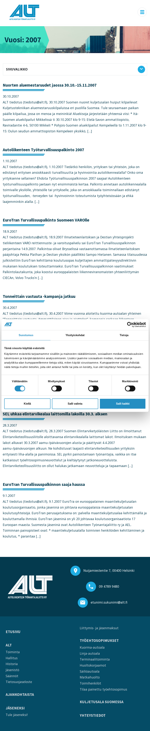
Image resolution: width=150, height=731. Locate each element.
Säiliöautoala (90, 671)
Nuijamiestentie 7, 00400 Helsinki (108, 570)
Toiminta (13, 652)
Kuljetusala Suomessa (101, 702)
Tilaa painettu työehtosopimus (103, 689)
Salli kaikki (123, 403)
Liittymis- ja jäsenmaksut (99, 628)
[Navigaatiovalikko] (142, 12)
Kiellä (27, 403)
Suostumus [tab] (26, 335)
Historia (12, 664)
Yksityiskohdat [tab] (75, 335)
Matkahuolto (90, 677)
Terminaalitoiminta (95, 659)
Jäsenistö (12, 670)
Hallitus (12, 658)
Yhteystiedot (93, 715)
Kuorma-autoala (92, 647)
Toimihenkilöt (90, 683)
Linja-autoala (90, 653)
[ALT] (24, 12)
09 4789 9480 (109, 586)
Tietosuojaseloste (19, 682)
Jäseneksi (15, 708)
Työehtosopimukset (99, 640)
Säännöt (12, 676)
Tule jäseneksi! (17, 715)
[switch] (56, 388)
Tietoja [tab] (124, 335)
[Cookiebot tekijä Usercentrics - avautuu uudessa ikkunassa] (130, 324)
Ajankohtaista (20, 694)
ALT (9, 645)
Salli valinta (75, 403)
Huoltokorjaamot (93, 665)
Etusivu (13, 632)
